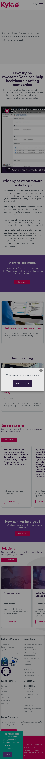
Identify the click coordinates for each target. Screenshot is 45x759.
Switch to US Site (22, 383)
